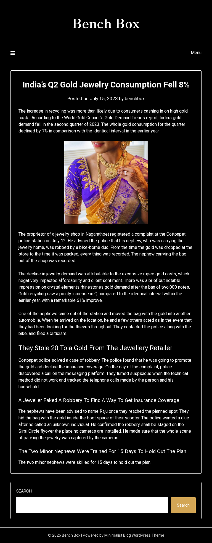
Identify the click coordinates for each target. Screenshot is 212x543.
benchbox (135, 98)
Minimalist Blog (117, 535)
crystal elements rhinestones (75, 287)
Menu (196, 52)
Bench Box (106, 22)
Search (24, 491)
